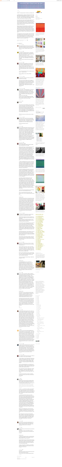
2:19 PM (20, 211)
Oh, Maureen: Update (39, 327)
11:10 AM (20, 195)
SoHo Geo (38, 316)
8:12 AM (20, 140)
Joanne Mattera (21, 62)
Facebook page (37, 17)
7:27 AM (20, 352)
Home (18, 10)
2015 (37, 297)
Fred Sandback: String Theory (40, 317)
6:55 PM (20, 99)
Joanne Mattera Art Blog (31, 3)
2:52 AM (20, 124)
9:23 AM (20, 376)
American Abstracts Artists (39, 18)
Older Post (33, 457)
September (38, 308)
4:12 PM (20, 74)
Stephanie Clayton (21, 88)
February (38, 315)
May (37, 312)
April (37, 313)
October (38, 307)
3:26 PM (20, 49)
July (37, 310)
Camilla (20, 427)
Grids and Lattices (39, 320)
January (38, 333)
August (38, 309)
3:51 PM (20, 60)
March (38, 314)
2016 (37, 296)
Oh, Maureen (38, 330)
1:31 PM (20, 419)
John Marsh (20, 449)
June (38, 311)
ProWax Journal (38, 19)
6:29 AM (20, 454)
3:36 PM (20, 270)
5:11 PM (20, 86)
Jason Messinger (21, 76)
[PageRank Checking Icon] (37, 341)
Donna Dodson (21, 343)
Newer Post (18, 457)
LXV (19, 378)
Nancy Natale (20, 44)
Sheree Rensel (21, 51)
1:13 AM (20, 447)
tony (19, 329)
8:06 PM (20, 433)
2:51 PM (20, 240)
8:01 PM (20, 115)
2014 (37, 298)
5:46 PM (20, 289)
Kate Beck (20, 126)
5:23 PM (20, 327)
